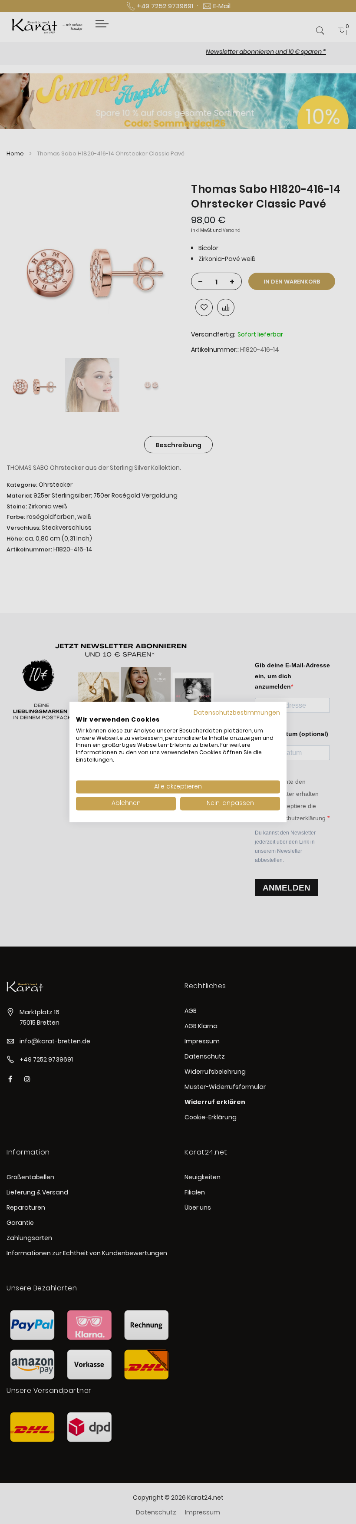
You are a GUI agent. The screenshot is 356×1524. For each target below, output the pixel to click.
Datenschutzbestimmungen (237, 713)
